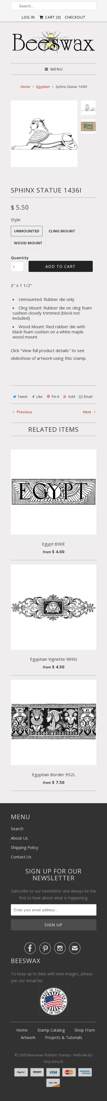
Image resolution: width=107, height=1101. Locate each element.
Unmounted (26, 231)
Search (17, 828)
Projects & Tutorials (63, 1037)
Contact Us (21, 857)
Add (71, 396)
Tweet (22, 396)
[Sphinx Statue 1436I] (44, 133)
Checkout (75, 17)
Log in (28, 17)
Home (22, 1030)
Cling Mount (62, 231)
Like (39, 396)
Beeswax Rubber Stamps (49, 1054)
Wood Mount (28, 242)
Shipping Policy (24, 847)
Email (88, 396)
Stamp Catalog (51, 1030)
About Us (19, 838)
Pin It (55, 396)
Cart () (52, 17)
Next (87, 411)
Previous (24, 411)
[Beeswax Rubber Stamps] (53, 42)
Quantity (20, 257)
